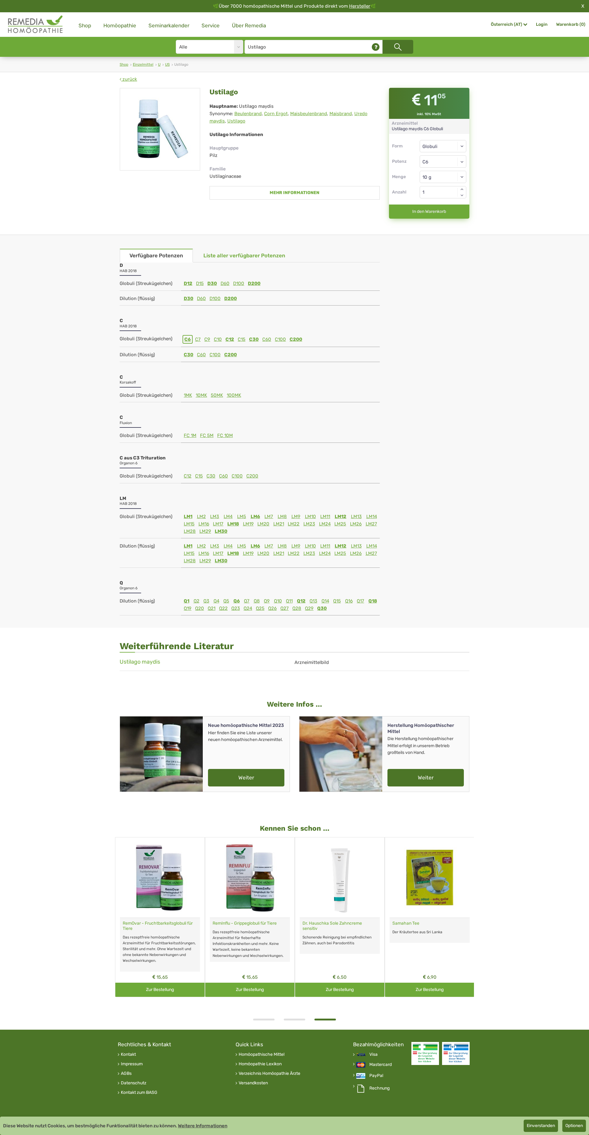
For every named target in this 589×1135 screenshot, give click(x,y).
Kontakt (128, 1054)
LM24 (325, 524)
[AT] (35, 24)
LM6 (255, 516)
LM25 (340, 524)
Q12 (301, 601)
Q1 (186, 601)
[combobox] (443, 161)
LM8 (282, 516)
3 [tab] (325, 1019)
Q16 (349, 601)
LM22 (293, 524)
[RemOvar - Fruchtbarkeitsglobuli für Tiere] (160, 877)
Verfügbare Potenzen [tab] (156, 255)
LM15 (189, 524)
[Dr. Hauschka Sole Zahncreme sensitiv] (340, 877)
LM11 (325, 516)
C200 (296, 339)
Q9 (267, 601)
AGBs (126, 1073)
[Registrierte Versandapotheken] (425, 1053)
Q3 (206, 601)
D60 (225, 283)
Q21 (211, 608)
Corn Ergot (276, 113)
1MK (188, 395)
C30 (254, 339)
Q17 (360, 601)
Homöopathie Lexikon (260, 1064)
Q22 (223, 608)
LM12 (340, 516)
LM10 (310, 516)
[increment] (462, 189)
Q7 (246, 601)
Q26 (272, 608)
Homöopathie (119, 25)
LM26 (356, 524)
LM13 (356, 516)
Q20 (199, 608)
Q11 (289, 601)
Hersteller (359, 6)
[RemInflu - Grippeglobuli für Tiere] (250, 877)
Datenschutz (133, 1083)
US (167, 64)
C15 (241, 339)
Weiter (246, 777)
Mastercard (380, 1065)
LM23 (309, 524)
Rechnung (379, 1088)
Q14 (325, 601)
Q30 (322, 608)
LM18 (233, 524)
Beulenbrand (248, 113)
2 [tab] (294, 1019)
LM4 (228, 516)
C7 (198, 339)
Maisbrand (340, 113)
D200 (254, 283)
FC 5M (207, 435)
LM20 (263, 524)
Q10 (278, 601)
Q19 (187, 608)
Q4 (216, 601)
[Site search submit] (398, 47)
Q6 (236, 601)
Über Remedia (249, 25)
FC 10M (225, 435)
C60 (266, 339)
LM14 (371, 516)
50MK (217, 395)
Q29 (309, 608)
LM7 (268, 516)
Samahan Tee (405, 923)
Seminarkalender (168, 25)
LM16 (203, 524)
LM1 (188, 516)
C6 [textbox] (425, 162)
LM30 (221, 531)
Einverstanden (541, 1125)
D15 (200, 283)
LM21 (278, 524)
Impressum (132, 1064)
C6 (187, 339)
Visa (373, 1054)
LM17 (218, 524)
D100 (238, 283)
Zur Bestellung (160, 989)
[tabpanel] (340, 917)
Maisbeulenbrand (308, 113)
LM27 (371, 524)
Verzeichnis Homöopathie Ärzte (269, 1073)
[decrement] (462, 195)
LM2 (201, 516)
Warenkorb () (570, 24)
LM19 (248, 524)
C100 (280, 339)
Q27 (284, 608)
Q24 (248, 608)
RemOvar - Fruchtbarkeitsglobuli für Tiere (158, 926)
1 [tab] (264, 1019)
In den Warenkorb (429, 211)
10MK (201, 395)
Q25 (260, 608)
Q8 (257, 601)
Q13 (313, 601)
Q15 (337, 601)
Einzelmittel (143, 64)
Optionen (574, 1125)
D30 (212, 283)
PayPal (376, 1076)
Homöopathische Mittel (261, 1054)
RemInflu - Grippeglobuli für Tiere (245, 923)
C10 (218, 339)
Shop (85, 25)
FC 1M (190, 435)
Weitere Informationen (202, 1126)
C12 (229, 339)
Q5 (226, 601)
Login (542, 24)
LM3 (214, 516)
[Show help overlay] (375, 47)
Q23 (235, 608)
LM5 (241, 516)
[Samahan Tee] (430, 877)
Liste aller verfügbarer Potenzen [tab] (244, 255)
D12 (188, 283)
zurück (129, 79)
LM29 (205, 531)
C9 (207, 339)
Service (211, 25)
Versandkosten (253, 1083)
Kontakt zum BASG (139, 1092)
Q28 (296, 608)
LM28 (190, 531)
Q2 (196, 601)
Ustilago (236, 121)
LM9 (295, 516)
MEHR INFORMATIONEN (294, 192)
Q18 (372, 601)
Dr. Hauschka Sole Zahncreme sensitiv (332, 926)
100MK (234, 395)
